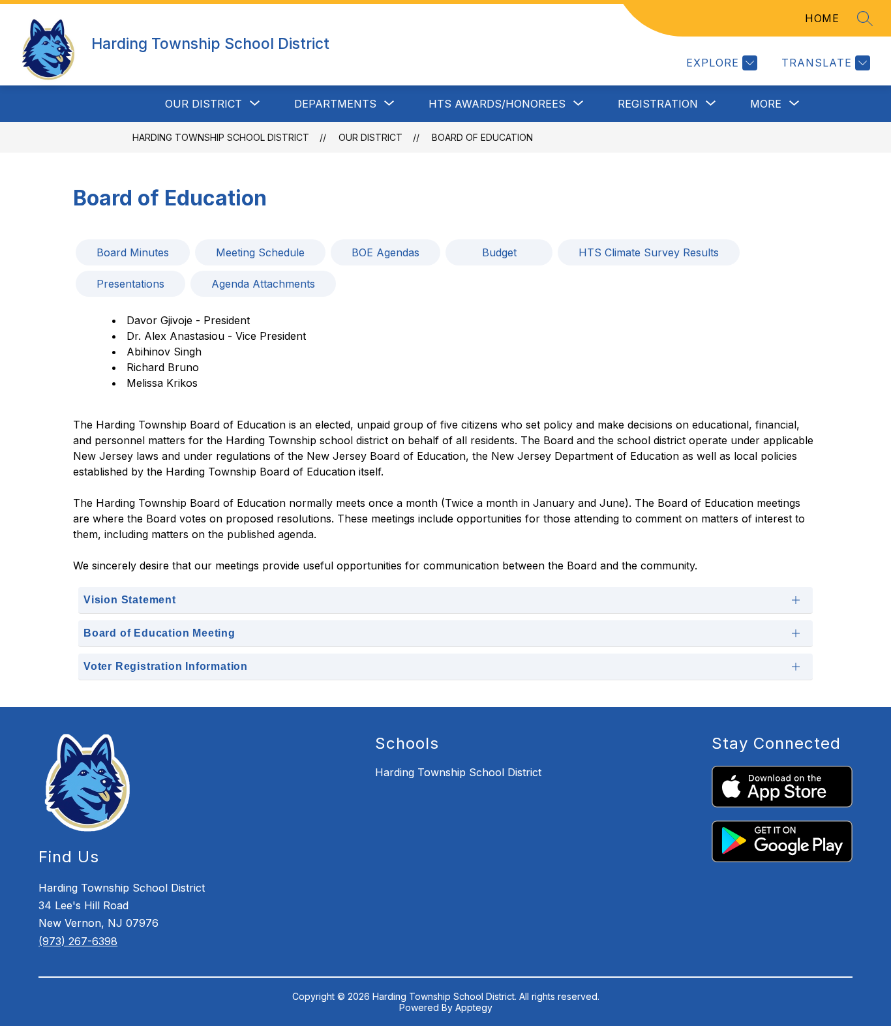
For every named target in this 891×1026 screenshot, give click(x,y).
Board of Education (482, 137)
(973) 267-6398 (77, 941)
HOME (822, 18)
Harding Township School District (220, 137)
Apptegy (473, 1007)
